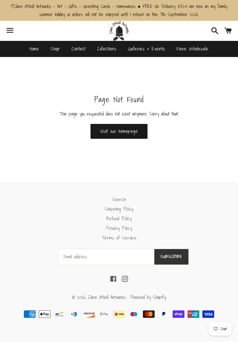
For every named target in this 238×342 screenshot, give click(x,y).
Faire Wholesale (192, 49)
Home (34, 49)
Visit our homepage (119, 131)
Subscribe (171, 256)
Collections (107, 49)
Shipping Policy (119, 209)
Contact (79, 49)
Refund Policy (119, 218)
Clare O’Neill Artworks (108, 297)
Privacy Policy (119, 228)
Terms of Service (119, 237)
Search (119, 199)
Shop (55, 49)
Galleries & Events (146, 49)
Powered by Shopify (148, 297)
